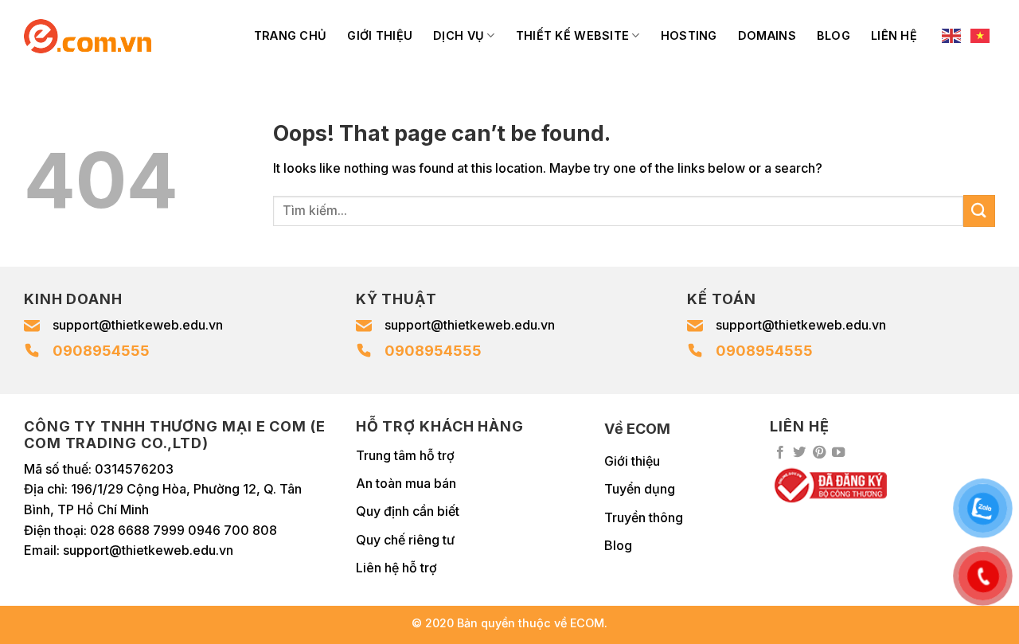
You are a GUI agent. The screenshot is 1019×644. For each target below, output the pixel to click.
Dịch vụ (458, 35)
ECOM (587, 623)
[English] (952, 36)
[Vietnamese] (980, 36)
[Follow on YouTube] (838, 453)
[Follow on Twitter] (799, 453)
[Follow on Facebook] (780, 453)
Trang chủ (290, 35)
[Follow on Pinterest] (819, 453)
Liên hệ (894, 35)
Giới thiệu (379, 35)
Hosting (689, 35)
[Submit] (979, 210)
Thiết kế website (573, 35)
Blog (833, 35)
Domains (767, 35)
